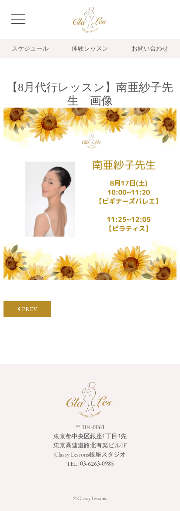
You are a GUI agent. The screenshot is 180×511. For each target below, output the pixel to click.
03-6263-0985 (97, 463)
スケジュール (30, 49)
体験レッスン (90, 49)
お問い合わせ (150, 49)
